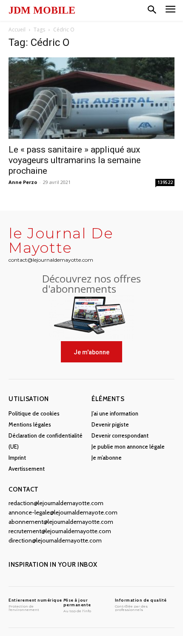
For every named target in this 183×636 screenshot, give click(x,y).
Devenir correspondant (120, 435)
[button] (152, 10)
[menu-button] (170, 10)
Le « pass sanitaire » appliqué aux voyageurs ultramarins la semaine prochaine (75, 160)
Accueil (17, 29)
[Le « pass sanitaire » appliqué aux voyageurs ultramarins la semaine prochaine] (91, 98)
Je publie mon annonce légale (128, 446)
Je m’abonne (107, 457)
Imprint (17, 457)
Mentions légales (30, 424)
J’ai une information (115, 413)
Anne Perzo (23, 182)
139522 (165, 182)
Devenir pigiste (110, 424)
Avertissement (27, 468)
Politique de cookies (34, 413)
